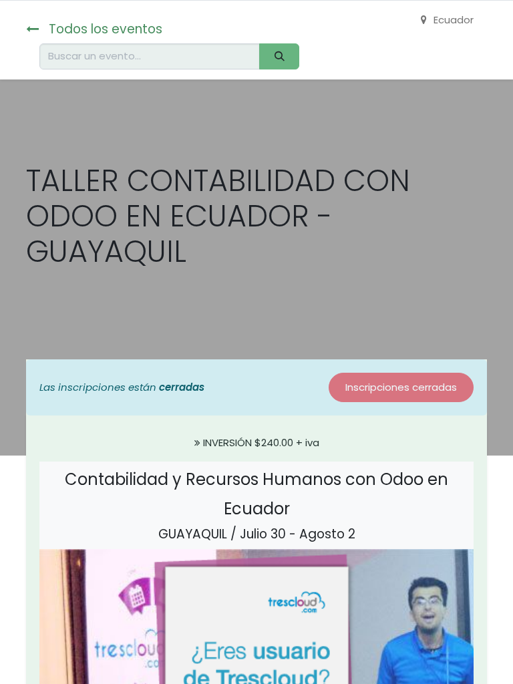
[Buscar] (279, 56)
